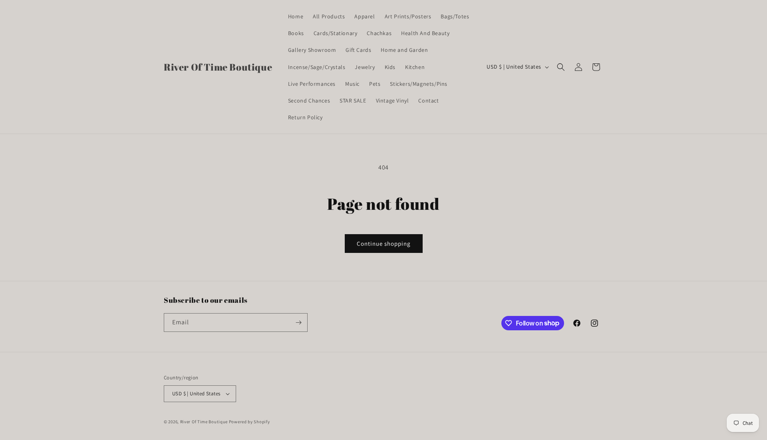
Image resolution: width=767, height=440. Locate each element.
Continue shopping (384, 243)
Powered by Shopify (249, 421)
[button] (561, 67)
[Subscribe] (298, 322)
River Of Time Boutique (204, 421)
